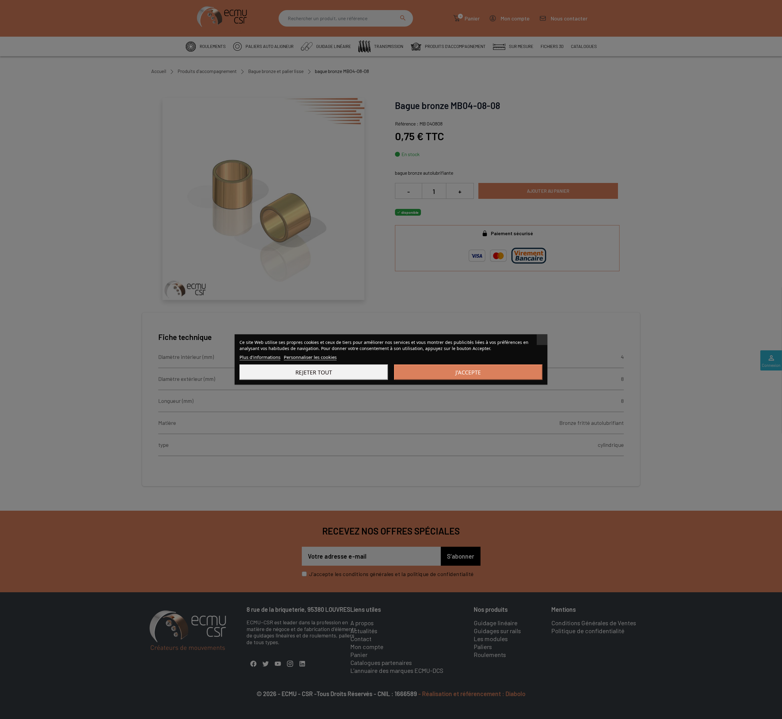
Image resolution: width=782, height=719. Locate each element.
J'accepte (468, 372)
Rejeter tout (313, 372)
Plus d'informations (259, 357)
